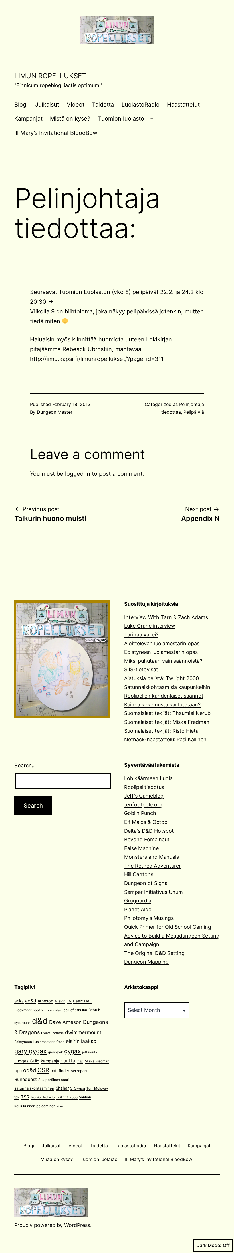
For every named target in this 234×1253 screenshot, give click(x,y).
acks (19, 1001)
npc (18, 1070)
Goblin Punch (140, 813)
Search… (25, 765)
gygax (72, 1051)
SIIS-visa (77, 1088)
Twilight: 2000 (67, 1097)
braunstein (54, 1010)
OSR (43, 1070)
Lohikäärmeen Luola (148, 778)
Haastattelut (183, 104)
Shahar (62, 1088)
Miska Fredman (97, 1061)
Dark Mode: (208, 1245)
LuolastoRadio (141, 104)
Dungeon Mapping (146, 962)
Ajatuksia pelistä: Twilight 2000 (161, 678)
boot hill (39, 1010)
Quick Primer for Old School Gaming (167, 927)
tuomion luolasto (43, 1097)
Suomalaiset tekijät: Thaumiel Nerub (167, 713)
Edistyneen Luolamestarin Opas (39, 1042)
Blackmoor (22, 1010)
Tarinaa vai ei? (141, 635)
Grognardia (137, 901)
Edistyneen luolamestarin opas (161, 652)
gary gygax (30, 1051)
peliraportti (80, 1071)
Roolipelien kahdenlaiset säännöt (163, 696)
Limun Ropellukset (50, 76)
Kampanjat (28, 118)
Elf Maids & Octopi (146, 822)
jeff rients (89, 1052)
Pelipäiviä (193, 412)
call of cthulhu (75, 1010)
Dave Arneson (65, 1022)
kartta (67, 1061)
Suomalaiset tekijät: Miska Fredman (166, 722)
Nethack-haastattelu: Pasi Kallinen (165, 739)
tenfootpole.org (143, 805)
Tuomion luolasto (121, 118)
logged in (77, 473)
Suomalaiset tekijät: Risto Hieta (161, 731)
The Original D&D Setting (154, 953)
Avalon (60, 1001)
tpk (16, 1097)
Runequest (25, 1079)
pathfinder (60, 1070)
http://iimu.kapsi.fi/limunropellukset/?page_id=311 (97, 358)
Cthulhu (95, 1010)
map (80, 1061)
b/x (69, 1001)
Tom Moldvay (97, 1088)
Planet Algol (138, 909)
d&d (40, 1021)
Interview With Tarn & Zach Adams (166, 617)
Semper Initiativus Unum (153, 892)
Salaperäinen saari (53, 1080)
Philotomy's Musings (149, 918)
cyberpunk (22, 1023)
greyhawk (55, 1052)
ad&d (30, 1001)
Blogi (21, 104)
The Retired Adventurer (152, 866)
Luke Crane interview (149, 626)
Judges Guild (26, 1060)
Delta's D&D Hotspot (149, 831)
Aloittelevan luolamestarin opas (161, 643)
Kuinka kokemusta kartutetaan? (162, 705)
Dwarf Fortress (52, 1033)
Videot (75, 104)
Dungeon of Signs (145, 883)
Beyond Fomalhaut (147, 839)
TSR (25, 1097)
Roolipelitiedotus (144, 787)
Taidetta (103, 104)
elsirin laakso (81, 1041)
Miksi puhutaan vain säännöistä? (163, 661)
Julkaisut (47, 104)
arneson (45, 1000)
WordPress (77, 1225)
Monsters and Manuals (151, 857)
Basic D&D (82, 1001)
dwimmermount (83, 1032)
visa (60, 1106)
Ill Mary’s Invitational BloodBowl (56, 132)
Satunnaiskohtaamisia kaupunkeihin (167, 687)
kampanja (50, 1060)
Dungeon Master (54, 412)
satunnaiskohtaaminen (34, 1088)
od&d (29, 1070)
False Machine (141, 848)
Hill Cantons (138, 874)
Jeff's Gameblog (144, 796)
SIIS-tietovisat (141, 669)
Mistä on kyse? (70, 118)
